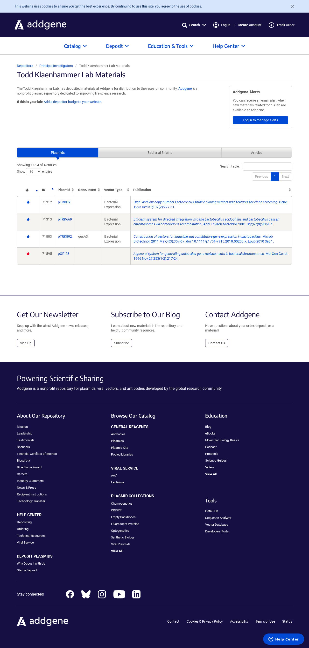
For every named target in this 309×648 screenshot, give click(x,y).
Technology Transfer (31, 501)
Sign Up (25, 343)
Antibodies (118, 434)
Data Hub (211, 511)
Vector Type (113, 190)
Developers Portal (217, 531)
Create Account (249, 25)
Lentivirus (117, 482)
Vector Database (216, 524)
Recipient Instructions (32, 494)
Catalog (72, 46)
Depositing (24, 522)
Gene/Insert (87, 190)
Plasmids (58, 153)
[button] (194, 25)
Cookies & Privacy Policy (205, 621)
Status (287, 621)
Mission (22, 426)
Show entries (34, 171)
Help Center (226, 46)
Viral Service (25, 542)
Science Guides (216, 460)
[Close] (290, 6)
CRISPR (116, 510)
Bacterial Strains (159, 153)
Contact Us (216, 343)
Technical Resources (31, 536)
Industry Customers (30, 481)
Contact (173, 621)
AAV (114, 475)
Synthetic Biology (122, 537)
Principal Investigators (56, 66)
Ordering (22, 529)
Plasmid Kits (119, 447)
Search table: (229, 166)
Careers (22, 474)
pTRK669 (65, 219)
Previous (261, 176)
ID (43, 190)
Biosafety (23, 460)
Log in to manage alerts (260, 120)
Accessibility (239, 621)
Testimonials (26, 440)
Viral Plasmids (121, 544)
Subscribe (121, 343)
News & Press (26, 487)
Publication (142, 190)
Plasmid (64, 190)
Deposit (114, 46)
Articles (256, 153)
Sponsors (23, 447)
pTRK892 (65, 236)
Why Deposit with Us (31, 563)
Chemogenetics (122, 503)
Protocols (211, 454)
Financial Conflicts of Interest (37, 454)
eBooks (210, 433)
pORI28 (63, 254)
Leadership (24, 433)
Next (285, 176)
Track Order (285, 25)
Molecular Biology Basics (222, 440)
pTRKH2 (64, 202)
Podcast (211, 447)
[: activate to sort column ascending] (28, 190)
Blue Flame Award (29, 467)
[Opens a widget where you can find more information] (283, 639)
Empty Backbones (123, 517)
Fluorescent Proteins (125, 524)
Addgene (185, 88)
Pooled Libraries (122, 454)
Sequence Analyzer (218, 518)
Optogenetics (120, 530)
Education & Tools (168, 46)
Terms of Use (265, 621)
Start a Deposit (27, 570)
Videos (210, 467)
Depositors (25, 66)
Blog (208, 426)
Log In (225, 25)
